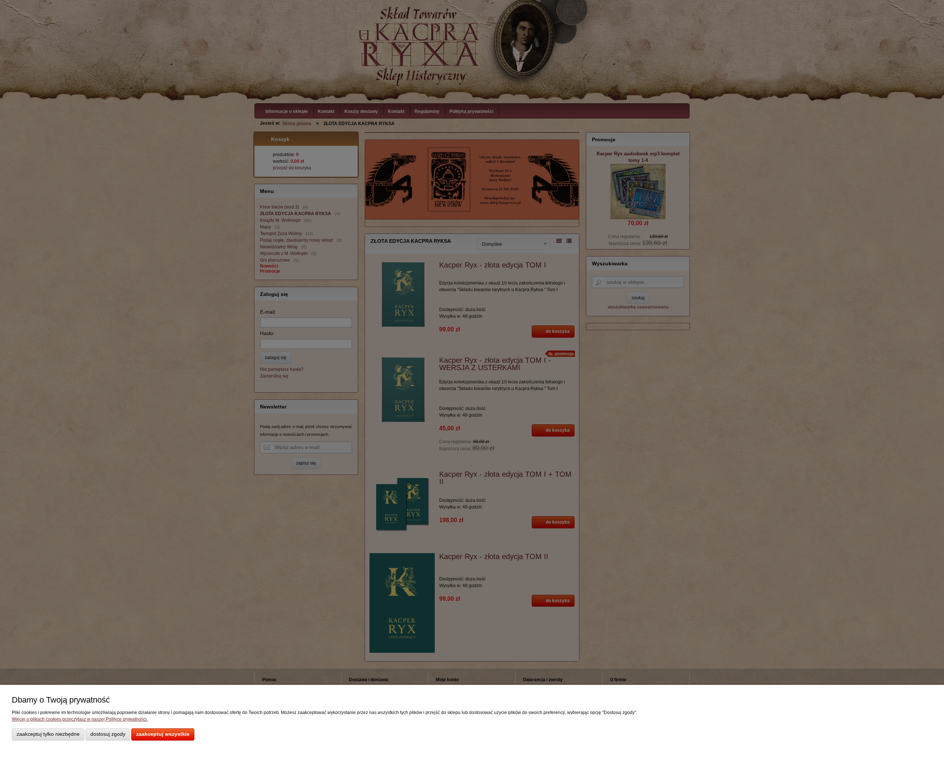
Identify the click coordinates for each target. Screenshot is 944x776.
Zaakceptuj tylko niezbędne (48, 734)
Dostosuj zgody (107, 734)
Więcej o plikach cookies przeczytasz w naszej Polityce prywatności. (80, 719)
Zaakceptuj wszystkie (163, 734)
